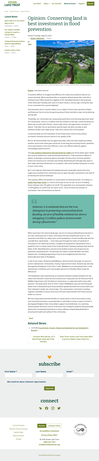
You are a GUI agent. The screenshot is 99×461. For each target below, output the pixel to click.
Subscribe (49, 388)
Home (6, 11)
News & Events (14, 11)
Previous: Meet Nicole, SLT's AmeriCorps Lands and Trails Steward (43, 339)
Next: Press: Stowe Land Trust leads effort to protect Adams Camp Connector (76, 338)
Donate (18, 439)
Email (70, 371)
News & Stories (25, 11)
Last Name (41, 371)
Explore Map (18, 432)
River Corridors (37, 38)
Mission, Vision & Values (18, 429)
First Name (11, 371)
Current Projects (19, 425)
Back (31, 318)
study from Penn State (37, 182)
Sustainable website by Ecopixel (49, 455)
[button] (37, 4)
